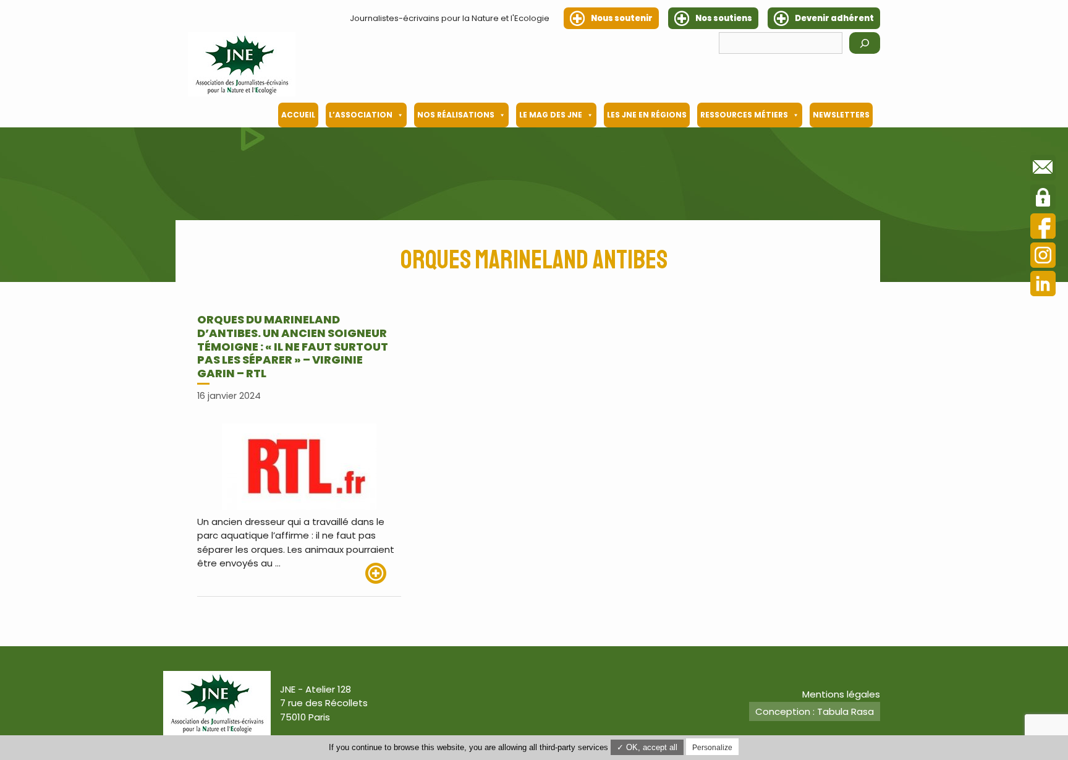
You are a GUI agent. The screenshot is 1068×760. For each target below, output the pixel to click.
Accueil (298, 114)
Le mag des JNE (550, 114)
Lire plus (383, 573)
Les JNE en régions (647, 114)
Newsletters (841, 114)
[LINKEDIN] (1043, 285)
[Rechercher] (864, 43)
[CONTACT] (1043, 169)
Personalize (712, 747)
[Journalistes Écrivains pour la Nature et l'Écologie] (241, 64)
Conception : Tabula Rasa (814, 711)
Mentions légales (841, 694)
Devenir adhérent (834, 18)
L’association (360, 114)
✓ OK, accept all (647, 747)
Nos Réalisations (455, 114)
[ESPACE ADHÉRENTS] (1043, 199)
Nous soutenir (622, 18)
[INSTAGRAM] (1043, 256)
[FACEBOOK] (1043, 227)
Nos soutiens (723, 18)
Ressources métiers (744, 114)
